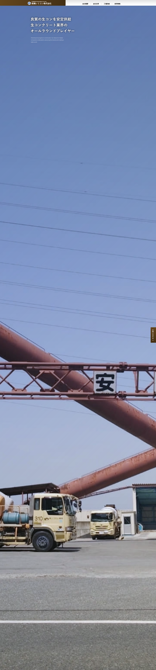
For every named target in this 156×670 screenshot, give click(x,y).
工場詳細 (107, 4)
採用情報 (117, 4)
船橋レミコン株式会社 (41, 2)
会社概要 (85, 4)
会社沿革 (96, 4)
